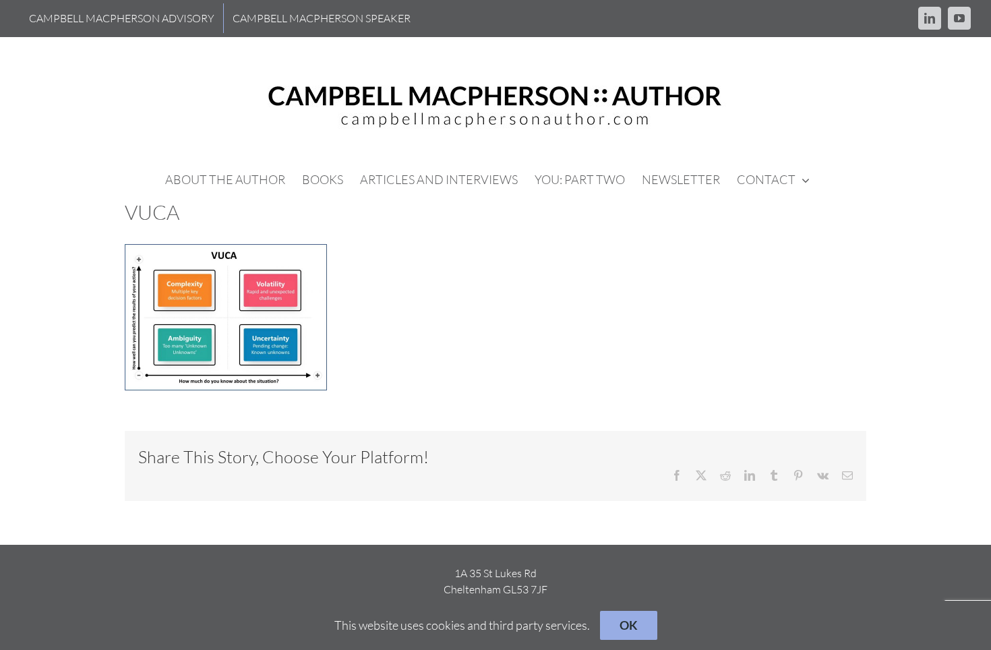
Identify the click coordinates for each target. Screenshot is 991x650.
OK (629, 625)
